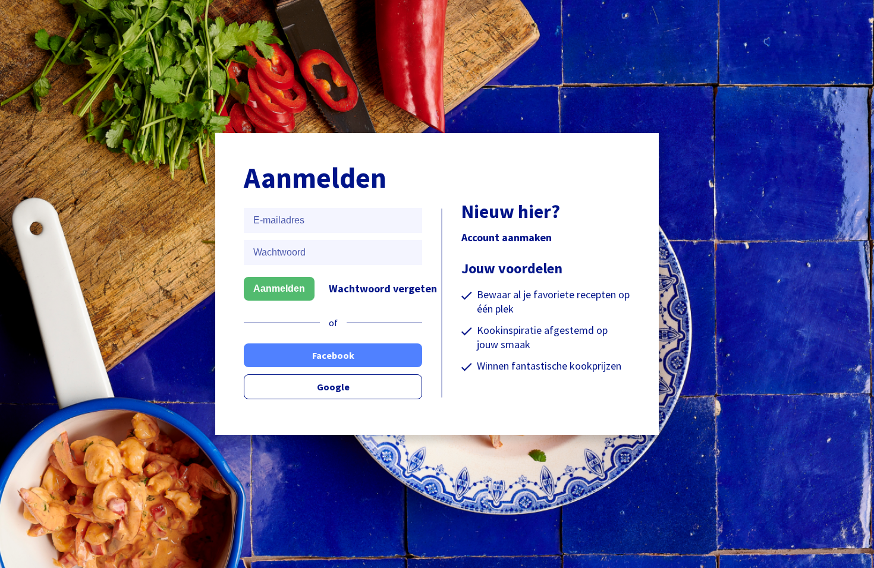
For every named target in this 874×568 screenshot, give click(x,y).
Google (333, 387)
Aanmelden (279, 288)
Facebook (333, 355)
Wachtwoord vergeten (383, 288)
